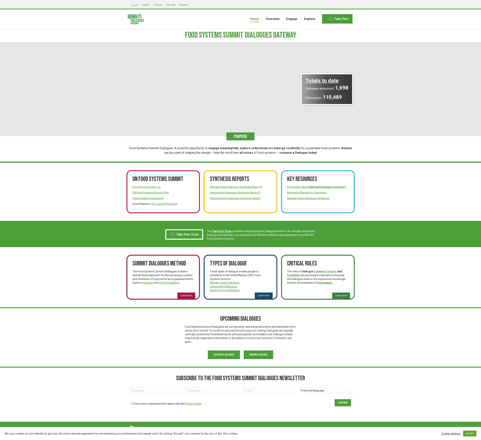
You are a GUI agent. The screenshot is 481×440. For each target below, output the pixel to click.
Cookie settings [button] (450, 433)
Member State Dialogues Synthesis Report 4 (236, 186)
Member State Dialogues (224, 282)
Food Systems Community (148, 198)
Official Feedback (169, 282)
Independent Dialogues (223, 286)
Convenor (320, 271)
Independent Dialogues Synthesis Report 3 (235, 192)
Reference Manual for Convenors (307, 192)
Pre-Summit (159, 203)
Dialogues (148, 282)
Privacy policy (193, 403)
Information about (316, 186)
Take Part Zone (184, 234)
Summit (173, 203)
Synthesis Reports (229, 179)
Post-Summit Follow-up (146, 186)
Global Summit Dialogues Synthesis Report (235, 198)
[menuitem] (254, 19)
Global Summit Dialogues (225, 290)
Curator (332, 271)
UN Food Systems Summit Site (150, 192)
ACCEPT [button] (469, 433)
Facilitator (293, 275)
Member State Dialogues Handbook (308, 198)
